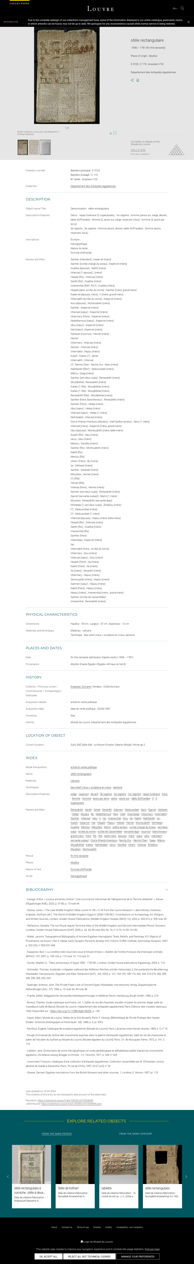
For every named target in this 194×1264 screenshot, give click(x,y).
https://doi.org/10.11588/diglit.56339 (71, 1011)
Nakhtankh (149, 818)
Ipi (158, 818)
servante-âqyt (131, 831)
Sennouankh (89, 849)
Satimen (118, 809)
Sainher (75, 818)
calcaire (75, 780)
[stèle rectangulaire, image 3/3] (45, 147)
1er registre (134, 794)
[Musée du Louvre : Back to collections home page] (100, 8)
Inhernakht (161, 814)
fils (94, 835)
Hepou (111, 822)
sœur (139, 835)
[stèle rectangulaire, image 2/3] (33, 147)
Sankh (88, 809)
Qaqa (152, 840)
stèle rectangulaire (81, 773)
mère (131, 835)
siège (74, 794)
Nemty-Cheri (140, 840)
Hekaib (120, 822)
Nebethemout (103, 814)
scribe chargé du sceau (143, 827)
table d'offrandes (140, 798)
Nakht (138, 818)
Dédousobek (132, 809)
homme (86, 798)
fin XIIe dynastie (79, 855)
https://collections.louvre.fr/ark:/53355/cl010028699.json (71, 1103)
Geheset (162, 809)
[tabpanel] (97, 1177)
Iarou (112, 844)
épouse (122, 835)
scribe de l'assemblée (110, 831)
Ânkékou (153, 844)
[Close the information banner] (188, 22)
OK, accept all (49, 1256)
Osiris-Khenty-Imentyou (104, 840)
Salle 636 (138, 150)
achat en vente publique (84, 767)
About (54, 1227)
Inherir (131, 844)
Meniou (85, 827)
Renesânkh (77, 809)
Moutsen (76, 849)
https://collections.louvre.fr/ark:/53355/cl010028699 (65, 1100)
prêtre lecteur (120, 827)
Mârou (161, 840)
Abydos (85, 814)
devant (94, 794)
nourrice (146, 831)
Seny (143, 809)
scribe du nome (87, 831)
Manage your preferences (138, 1256)
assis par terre (101, 798)
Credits (108, 1227)
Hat (93, 822)
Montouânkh (143, 822)
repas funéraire (151, 794)
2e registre (120, 794)
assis (114, 798)
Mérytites (97, 827)
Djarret (152, 809)
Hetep (75, 814)
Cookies (97, 1227)
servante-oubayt (80, 840)
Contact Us (67, 1227)
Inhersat (85, 818)
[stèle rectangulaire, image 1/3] (22, 147)
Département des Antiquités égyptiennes (93, 186)
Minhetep (157, 822)
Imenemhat (114, 818)
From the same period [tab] (57, 1133)
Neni (115, 814)
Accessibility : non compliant (129, 1227)
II (100, 818)
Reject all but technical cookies (89, 1256)
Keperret (84, 822)
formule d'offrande (81, 869)
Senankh (107, 809)
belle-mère (110, 835)
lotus (164, 794)
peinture (117, 787)
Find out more (152, 1249)
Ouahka (75, 827)
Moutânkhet (77, 844)
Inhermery (147, 814)
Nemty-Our (125, 840)
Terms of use (83, 1227)
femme (76, 798)
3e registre (106, 794)
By (92, 814)
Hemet (130, 822)
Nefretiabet (101, 844)
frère (88, 835)
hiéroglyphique (79, 875)
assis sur (124, 798)
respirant (84, 794)
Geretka (121, 844)
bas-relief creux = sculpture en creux (91, 787)
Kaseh (74, 822)
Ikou (125, 818)
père (146, 835)
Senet (97, 809)
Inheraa (141, 844)
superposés (77, 802)
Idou (94, 818)
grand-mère (77, 835)
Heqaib (101, 822)
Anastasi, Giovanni (81, 686)
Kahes (89, 844)
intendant (156, 835)
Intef (122, 814)
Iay (104, 818)
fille (100, 835)
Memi (107, 827)
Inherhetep (133, 814)
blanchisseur (159, 831)
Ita (131, 818)
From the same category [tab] (135, 1133)
